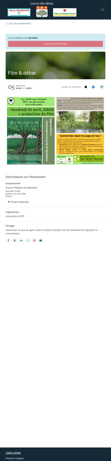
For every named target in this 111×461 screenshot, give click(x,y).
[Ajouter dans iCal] (86, 87)
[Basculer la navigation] (102, 10)
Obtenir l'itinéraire (19, 202)
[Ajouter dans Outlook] (93, 87)
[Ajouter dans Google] (101, 87)
